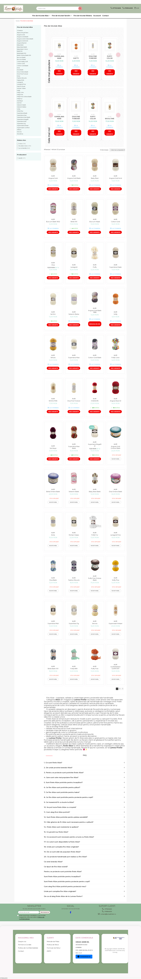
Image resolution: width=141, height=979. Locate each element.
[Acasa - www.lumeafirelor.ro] (13, 8)
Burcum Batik (21, 57)
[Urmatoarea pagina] (122, 689)
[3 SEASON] (94, 387)
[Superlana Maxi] (59, 45)
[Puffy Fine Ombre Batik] (94, 565)
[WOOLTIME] (109, 107)
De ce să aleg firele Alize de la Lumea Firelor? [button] (63, 896)
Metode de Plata (53, 941)
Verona (19, 131)
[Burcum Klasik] (94, 208)
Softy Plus (20, 111)
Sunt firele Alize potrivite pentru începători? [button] (62, 876)
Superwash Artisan (22, 125)
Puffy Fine (20, 94)
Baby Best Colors (22, 49)
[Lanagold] (74, 253)
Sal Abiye (20, 101)
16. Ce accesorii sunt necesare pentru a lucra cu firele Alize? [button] (69, 837)
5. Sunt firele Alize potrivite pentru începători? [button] (63, 782)
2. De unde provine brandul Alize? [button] (58, 768)
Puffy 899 (73, 668)
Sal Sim (19, 103)
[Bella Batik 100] (53, 654)
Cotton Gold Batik (22, 65)
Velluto (19, 129)
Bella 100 (74, 222)
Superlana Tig (21, 123)
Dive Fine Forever (22, 74)
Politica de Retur (53, 945)
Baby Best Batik (22, 47)
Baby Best (20, 45)
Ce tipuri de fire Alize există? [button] (56, 867)
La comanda (22, 148)
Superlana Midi (21, 121)
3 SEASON (94, 401)
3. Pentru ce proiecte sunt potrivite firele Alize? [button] (64, 773)
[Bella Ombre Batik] (53, 478)
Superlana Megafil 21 (94, 445)
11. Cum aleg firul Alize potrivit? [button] (57, 812)
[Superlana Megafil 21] (94, 431)
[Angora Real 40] (115, 387)
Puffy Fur (19, 98)
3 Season (20, 30)
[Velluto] (53, 344)
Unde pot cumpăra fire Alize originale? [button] (60, 891)
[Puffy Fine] (94, 654)
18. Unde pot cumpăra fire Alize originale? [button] (61, 847)
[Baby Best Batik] (94, 478)
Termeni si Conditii (24, 945)
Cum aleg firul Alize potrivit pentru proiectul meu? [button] (65, 886)
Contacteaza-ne (85, 956)
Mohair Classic (21, 88)
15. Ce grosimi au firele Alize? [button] (56, 832)
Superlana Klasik (22, 113)
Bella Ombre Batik (53, 491)
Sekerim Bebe (21, 107)
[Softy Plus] (115, 566)
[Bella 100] (74, 208)
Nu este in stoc (23, 146)
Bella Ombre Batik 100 (24, 55)
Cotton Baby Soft (22, 61)
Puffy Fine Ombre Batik (24, 96)
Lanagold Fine (21, 84)
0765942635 (108, 911)
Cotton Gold (21, 63)
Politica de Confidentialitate (28, 948)
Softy (18, 109)
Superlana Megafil (22, 119)
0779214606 (108, 909)
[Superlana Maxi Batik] (74, 432)
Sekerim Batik (21, 105)
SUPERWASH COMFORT (115, 667)
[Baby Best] (94, 165)
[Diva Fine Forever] (93, 45)
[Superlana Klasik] (115, 253)
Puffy (18, 90)
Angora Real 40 (21, 43)
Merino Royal (21, 86)
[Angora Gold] (53, 165)
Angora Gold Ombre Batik (25, 39)
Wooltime (20, 134)
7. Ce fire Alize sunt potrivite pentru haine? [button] (62, 792)
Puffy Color (20, 92)
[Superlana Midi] (53, 610)
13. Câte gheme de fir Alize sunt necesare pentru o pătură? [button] (68, 822)
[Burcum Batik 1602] (53, 208)
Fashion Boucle (22, 78)
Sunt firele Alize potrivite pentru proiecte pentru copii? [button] (67, 881)
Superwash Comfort (23, 127)
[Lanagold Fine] (115, 522)
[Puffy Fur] (94, 522)
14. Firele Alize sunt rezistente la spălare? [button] (61, 827)
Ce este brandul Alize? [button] (53, 862)
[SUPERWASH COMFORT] (115, 653)
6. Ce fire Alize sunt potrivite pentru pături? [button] (62, 787)
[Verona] (94, 610)
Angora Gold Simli (22, 41)
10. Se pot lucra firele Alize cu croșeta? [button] (60, 807)
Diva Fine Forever (93, 57)
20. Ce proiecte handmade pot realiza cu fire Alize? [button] (65, 857)
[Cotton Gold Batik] (94, 344)
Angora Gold (21, 34)
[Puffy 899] (74, 654)
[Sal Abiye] (53, 433)
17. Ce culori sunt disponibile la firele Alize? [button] (62, 842)
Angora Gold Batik (22, 36)
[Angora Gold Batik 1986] (94, 297)
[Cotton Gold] (115, 208)
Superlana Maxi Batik (23, 117)
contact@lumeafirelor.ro (108, 914)
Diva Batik (20, 70)
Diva (18, 67)
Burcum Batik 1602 (53, 222)
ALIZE (20, 158)
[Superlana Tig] (74, 610)
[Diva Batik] (53, 566)
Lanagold (20, 82)
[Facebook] (70, 912)
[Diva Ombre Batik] (115, 478)
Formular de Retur (53, 948)
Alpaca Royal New (22, 32)
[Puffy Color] (109, 45)
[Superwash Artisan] (115, 610)
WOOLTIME (109, 119)
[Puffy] (94, 253)
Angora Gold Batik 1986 (94, 311)
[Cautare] (80, 8)
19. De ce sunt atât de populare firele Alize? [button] (62, 852)
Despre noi (22, 941)
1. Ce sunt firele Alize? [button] (53, 763)
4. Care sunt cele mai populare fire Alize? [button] (61, 777)
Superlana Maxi (22, 115)
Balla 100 (19, 51)
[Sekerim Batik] (74, 478)
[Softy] (76, 46)
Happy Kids (20, 80)
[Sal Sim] (53, 299)
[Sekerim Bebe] (74, 299)
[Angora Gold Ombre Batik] (115, 432)
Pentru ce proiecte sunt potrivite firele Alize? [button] (63, 871)
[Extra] (53, 522)
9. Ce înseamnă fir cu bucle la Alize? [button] (59, 802)
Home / (18, 21)
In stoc (21, 143)
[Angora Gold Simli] (115, 165)
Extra (18, 76)
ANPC (49, 951)
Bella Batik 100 (21, 53)
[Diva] (53, 252)
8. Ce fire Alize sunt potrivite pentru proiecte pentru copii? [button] (68, 797)
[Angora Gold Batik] (74, 165)
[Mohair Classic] (74, 522)
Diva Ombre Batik (22, 72)
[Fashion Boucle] (74, 566)
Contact (105, 16)
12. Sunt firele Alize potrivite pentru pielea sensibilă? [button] (66, 817)
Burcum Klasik (21, 59)
